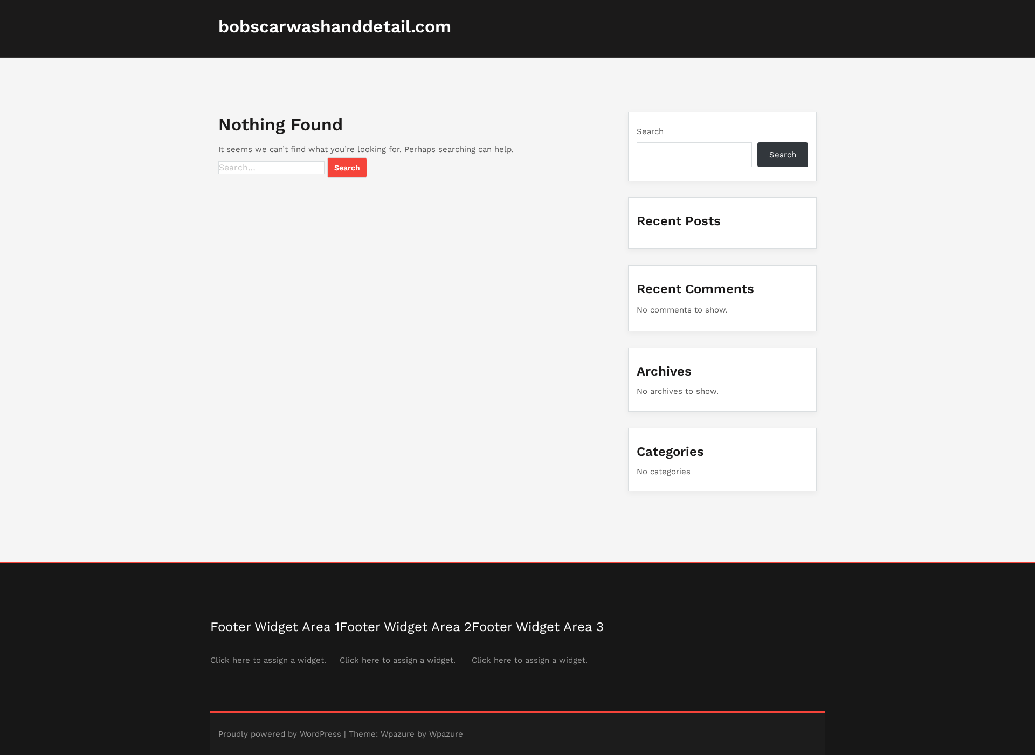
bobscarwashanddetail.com (334, 26)
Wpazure (398, 734)
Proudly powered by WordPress (279, 734)
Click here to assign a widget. (268, 660)
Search (650, 131)
